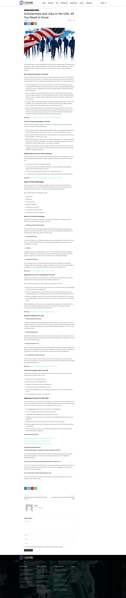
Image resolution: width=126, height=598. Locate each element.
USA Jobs (37, 10)
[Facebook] (25, 23)
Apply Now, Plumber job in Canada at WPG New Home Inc (43, 582)
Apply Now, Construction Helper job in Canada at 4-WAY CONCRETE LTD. (26, 586)
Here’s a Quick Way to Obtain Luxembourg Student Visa (26, 578)
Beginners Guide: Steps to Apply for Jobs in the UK (39, 443)
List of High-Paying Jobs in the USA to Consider (38, 441)
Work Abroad (32, 10)
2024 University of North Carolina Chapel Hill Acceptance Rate (59, 576)
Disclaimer (73, 571)
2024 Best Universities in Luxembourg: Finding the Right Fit (61, 585)
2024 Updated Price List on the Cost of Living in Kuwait (26, 582)
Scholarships (30, 8)
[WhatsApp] (35, 23)
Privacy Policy (74, 573)
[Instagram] (89, 566)
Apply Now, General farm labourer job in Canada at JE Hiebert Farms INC (43, 587)
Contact (73, 576)
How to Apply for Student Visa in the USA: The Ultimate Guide (46, 117)
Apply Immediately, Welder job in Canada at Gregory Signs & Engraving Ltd (43, 577)
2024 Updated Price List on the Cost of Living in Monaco (26, 570)
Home (25, 8)
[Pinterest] (32, 23)
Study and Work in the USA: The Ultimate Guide (42, 311)
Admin (26, 20)
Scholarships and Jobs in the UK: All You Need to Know (63, 498)
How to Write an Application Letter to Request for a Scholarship (46, 177)
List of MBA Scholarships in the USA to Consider (42, 271)
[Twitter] (28, 23)
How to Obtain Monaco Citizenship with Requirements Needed (27, 574)
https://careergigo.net (38, 507)
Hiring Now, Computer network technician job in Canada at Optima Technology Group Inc (43, 571)
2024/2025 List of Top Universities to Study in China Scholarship (60, 580)
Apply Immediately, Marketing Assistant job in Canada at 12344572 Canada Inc (43, 591)
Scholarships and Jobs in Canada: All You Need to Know (40, 438)
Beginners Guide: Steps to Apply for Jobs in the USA (43, 366)
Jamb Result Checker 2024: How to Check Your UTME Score (60, 571)
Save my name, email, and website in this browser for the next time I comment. (44, 546)
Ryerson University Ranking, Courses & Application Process (61, 589)
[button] (103, 3)
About (72, 569)
